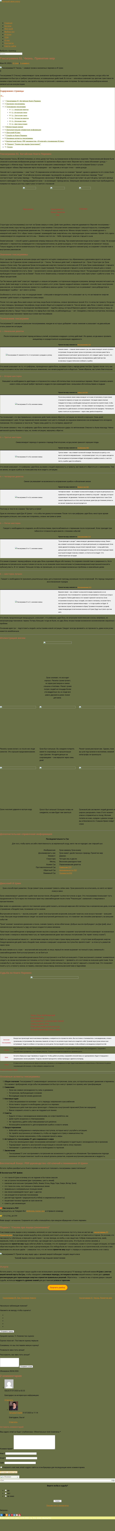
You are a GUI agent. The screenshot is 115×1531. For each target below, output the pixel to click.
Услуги (10, 147)
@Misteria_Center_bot (35, 1211)
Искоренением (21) (84, 587)
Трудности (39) (65, 873)
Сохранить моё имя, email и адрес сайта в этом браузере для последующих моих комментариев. (44, 1467)
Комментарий (6, 1449)
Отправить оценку (7, 1331)
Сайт (2, 1463)
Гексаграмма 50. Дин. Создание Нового (19, 1298)
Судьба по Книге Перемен (16, 136)
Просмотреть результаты (57, 1505)
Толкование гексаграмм (16, 107)
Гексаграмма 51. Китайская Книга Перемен (23, 101)
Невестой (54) (82, 392)
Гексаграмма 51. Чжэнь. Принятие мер (95, 1298)
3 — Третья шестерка (19, 115)
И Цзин (16, 63)
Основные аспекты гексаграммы (19, 138)
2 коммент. (25, 63)
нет (8, 1493)
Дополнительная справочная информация (23, 130)
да (8, 1490)
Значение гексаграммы (15, 104)
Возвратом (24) (83, 487)
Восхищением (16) (84, 345)
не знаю (10, 1496)
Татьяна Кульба (15, 1413)
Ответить (8, 1400)
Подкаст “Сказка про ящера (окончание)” (24, 144)
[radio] (59, 1315)
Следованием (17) (84, 537)
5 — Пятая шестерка (19, 121)
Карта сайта (10, 46)
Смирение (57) (65, 867)
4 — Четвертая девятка (20, 118)
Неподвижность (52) (68, 870)
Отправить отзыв (26, 1366)
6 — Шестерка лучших (19, 124)
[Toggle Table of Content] (1, 96)
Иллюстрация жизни (14, 127)
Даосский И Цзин (13, 133)
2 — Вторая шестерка (19, 112)
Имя (2, 1453)
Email (2, 1458)
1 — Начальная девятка (20, 109)
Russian (7, 1477)
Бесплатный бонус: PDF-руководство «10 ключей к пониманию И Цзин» (35, 141)
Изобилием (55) (83, 448)
